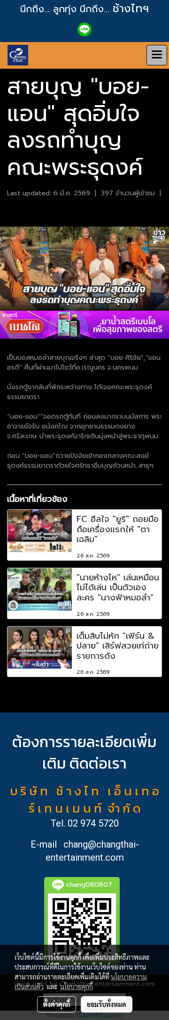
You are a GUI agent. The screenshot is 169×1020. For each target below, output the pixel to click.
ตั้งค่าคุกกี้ (56, 1004)
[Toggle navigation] (156, 55)
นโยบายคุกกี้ (76, 986)
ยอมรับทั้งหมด (106, 1004)
